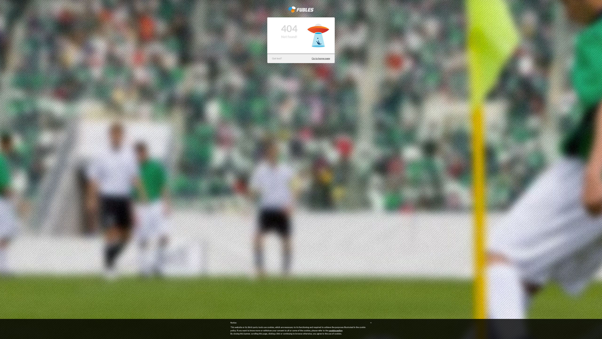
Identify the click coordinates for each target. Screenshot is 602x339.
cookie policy (335, 330)
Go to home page (321, 58)
